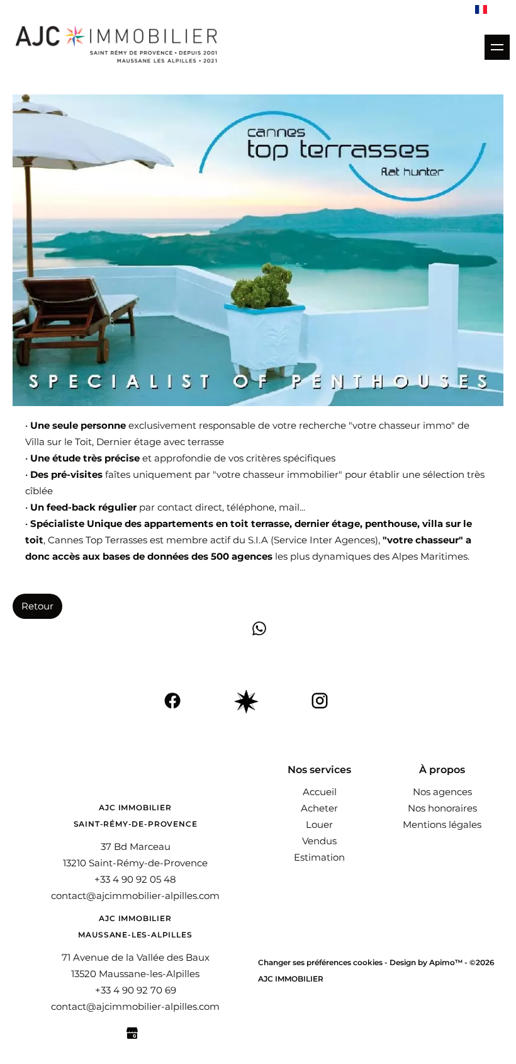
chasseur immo (415, 425)
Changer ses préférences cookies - (324, 962)
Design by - (429, 962)
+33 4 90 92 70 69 (135, 990)
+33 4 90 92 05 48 (135, 879)
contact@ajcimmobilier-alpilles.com (135, 896)
